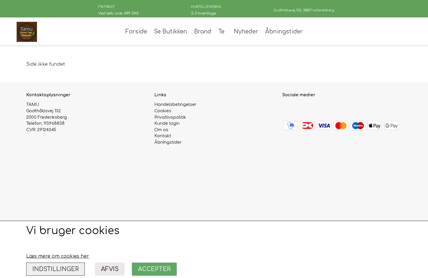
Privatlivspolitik (170, 117)
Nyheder (246, 31)
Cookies (162, 110)
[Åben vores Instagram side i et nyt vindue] (300, 108)
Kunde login (167, 123)
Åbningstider (284, 31)
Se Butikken (170, 31)
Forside (136, 31)
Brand (202, 31)
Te (221, 31)
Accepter (154, 269)
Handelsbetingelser (175, 104)
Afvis (110, 269)
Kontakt (162, 135)
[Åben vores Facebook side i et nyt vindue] (287, 108)
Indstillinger (55, 269)
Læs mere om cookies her (57, 256)
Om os (161, 129)
